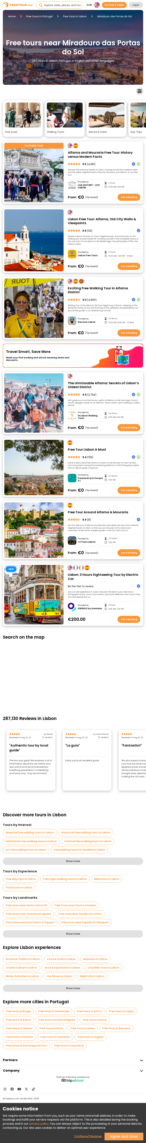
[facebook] (12, 1089)
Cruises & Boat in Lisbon (21, 967)
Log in (136, 4)
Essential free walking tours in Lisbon (30, 832)
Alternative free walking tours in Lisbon (31, 841)
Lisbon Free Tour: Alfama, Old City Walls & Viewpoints (102, 221)
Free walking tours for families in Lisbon (79, 850)
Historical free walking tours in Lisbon (85, 832)
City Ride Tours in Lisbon (103, 967)
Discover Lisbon (86, 322)
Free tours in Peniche (19, 1037)
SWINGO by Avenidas (90, 608)
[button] (23, 118)
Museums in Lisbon (95, 959)
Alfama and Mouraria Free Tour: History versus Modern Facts (100, 155)
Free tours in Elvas (51, 1028)
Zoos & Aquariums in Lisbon (62, 967)
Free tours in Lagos (121, 1011)
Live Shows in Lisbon (59, 976)
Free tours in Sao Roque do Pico (26, 1045)
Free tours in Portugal (39, 16)
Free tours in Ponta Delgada (56, 1020)
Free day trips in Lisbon (21, 879)
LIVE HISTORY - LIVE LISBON (89, 186)
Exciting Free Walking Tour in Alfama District (98, 290)
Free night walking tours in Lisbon (65, 879)
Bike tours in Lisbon (106, 879)
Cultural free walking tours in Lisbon (87, 841)
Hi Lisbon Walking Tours (88, 417)
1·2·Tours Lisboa (86, 542)
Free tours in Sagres (91, 1037)
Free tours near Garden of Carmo (80, 914)
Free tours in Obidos (19, 1028)
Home (12, 16)
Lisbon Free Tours (88, 255)
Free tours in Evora (95, 1020)
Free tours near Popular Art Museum (84, 922)
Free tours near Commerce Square (28, 914)
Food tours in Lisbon (19, 887)
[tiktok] (33, 1089)
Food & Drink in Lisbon (61, 959)
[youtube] (19, 1089)
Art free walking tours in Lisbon (26, 850)
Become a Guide (114, 4)
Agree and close (124, 1136)
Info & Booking (129, 197)
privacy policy (39, 1124)
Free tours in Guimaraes (53, 1011)
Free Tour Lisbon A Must (87, 450)
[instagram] (5, 1089)
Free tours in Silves (83, 1028)
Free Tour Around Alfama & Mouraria (98, 512)
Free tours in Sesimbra (69, 1045)
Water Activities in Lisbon (22, 976)
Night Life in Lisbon (92, 976)
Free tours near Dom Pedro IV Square (30, 922)
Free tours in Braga (18, 1011)
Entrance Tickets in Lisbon (23, 959)
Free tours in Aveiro (18, 1020)
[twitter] (26, 1089)
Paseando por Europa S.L (90, 479)
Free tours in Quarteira (55, 1037)
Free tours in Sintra (89, 1011)
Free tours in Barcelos (116, 1028)
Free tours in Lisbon (75, 16)
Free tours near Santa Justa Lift (26, 905)
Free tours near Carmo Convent (75, 905)
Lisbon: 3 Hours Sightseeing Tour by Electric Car (103, 577)
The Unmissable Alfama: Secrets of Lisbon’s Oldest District (103, 385)
